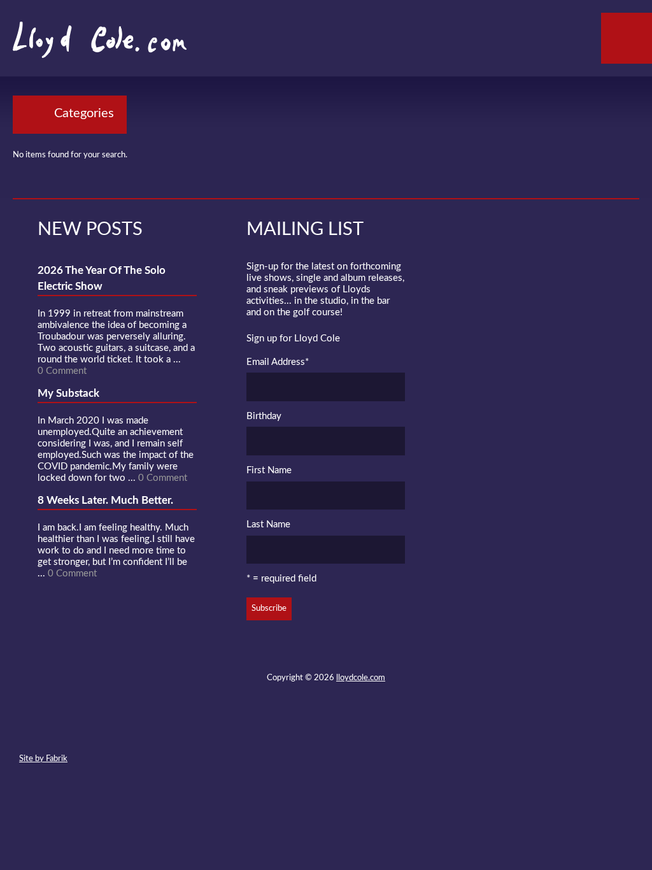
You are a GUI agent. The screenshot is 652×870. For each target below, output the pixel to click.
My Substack (68, 393)
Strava (348, 729)
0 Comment (62, 371)
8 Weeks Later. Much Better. (105, 500)
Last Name (268, 524)
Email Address (277, 362)
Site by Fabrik (43, 759)
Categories (84, 113)
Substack (394, 729)
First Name (269, 470)
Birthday (263, 416)
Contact (256, 729)
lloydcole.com (360, 678)
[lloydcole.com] (87, 44)
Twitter (279, 729)
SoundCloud (325, 729)
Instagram (371, 729)
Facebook (302, 729)
